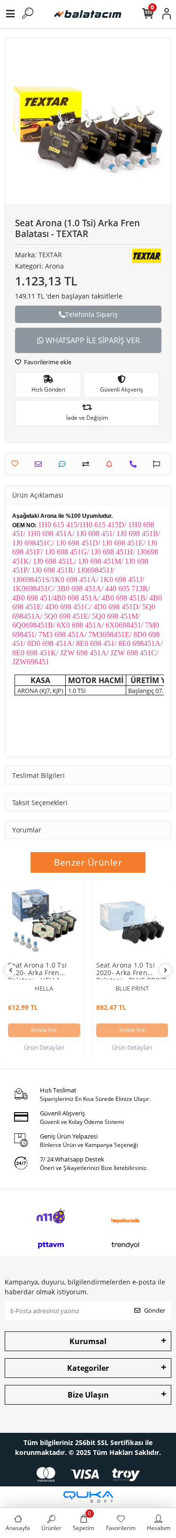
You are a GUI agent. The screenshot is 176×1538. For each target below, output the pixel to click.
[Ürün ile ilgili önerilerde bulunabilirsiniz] (159, 464)
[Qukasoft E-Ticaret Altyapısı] (88, 1497)
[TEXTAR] (146, 256)
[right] (166, 970)
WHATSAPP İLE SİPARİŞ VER (92, 340)
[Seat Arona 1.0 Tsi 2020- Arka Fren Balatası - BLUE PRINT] (132, 920)
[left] (11, 970)
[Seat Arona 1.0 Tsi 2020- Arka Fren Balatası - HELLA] (44, 920)
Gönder (154, 1310)
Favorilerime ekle (47, 362)
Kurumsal (88, 1341)
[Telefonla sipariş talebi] (135, 464)
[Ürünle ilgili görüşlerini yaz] (64, 464)
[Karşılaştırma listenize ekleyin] (88, 464)
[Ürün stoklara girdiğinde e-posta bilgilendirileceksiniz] (111, 464)
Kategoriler (88, 1368)
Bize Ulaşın (88, 1395)
